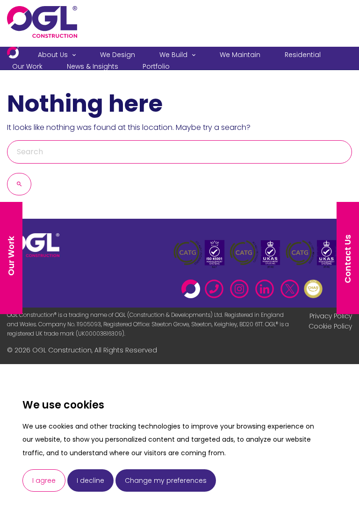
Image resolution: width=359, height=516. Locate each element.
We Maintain (240, 54)
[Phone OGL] (216, 286)
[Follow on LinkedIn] (267, 286)
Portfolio (156, 66)
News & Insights (92, 66)
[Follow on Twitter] (292, 286)
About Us (53, 54)
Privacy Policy (330, 316)
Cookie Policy (330, 326)
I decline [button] (90, 480)
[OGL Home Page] (193, 286)
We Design (117, 54)
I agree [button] (44, 480)
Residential (303, 54)
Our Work (27, 66)
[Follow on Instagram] (241, 286)
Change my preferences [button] (166, 480)
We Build (173, 54)
